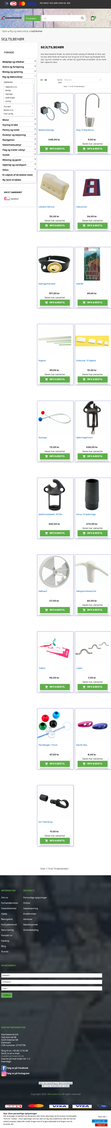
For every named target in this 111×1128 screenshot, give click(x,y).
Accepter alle (100, 1121)
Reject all (101, 1125)
